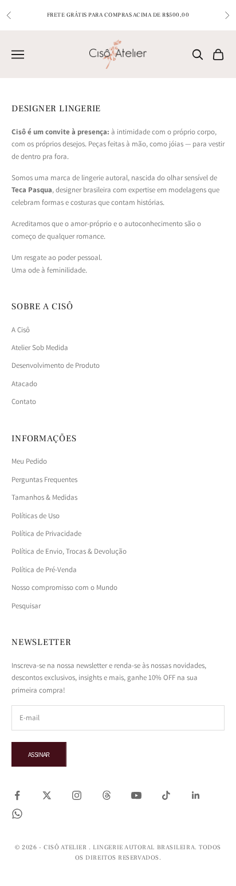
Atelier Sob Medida (39, 347)
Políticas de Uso (35, 515)
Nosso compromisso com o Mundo (64, 587)
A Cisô (20, 330)
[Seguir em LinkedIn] (196, 795)
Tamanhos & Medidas (44, 497)
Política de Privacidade (46, 533)
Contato (23, 401)
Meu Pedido (29, 461)
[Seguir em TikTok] (166, 795)
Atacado (24, 383)
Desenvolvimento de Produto (55, 365)
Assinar (39, 754)
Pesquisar (26, 606)
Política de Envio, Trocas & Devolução (69, 551)
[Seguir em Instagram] (76, 795)
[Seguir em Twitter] (47, 795)
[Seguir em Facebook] (17, 795)
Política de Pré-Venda (44, 569)
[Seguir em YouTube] (136, 795)
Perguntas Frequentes (44, 479)
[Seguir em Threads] (106, 795)
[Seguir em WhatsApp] (17, 813)
